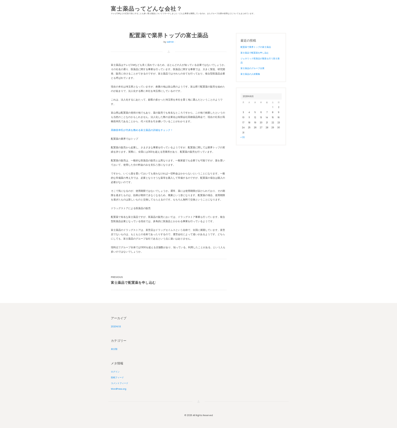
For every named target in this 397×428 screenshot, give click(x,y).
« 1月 (243, 137)
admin (170, 41)
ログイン (115, 371)
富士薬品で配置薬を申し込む (255, 52)
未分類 (114, 349)
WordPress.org (118, 388)
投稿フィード (117, 377)
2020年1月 (116, 326)
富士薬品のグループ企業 (252, 68)
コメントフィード (119, 383)
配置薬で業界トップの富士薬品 (256, 47)
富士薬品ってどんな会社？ (146, 8)
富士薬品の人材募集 (250, 74)
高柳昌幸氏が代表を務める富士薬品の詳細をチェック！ (142, 130)
